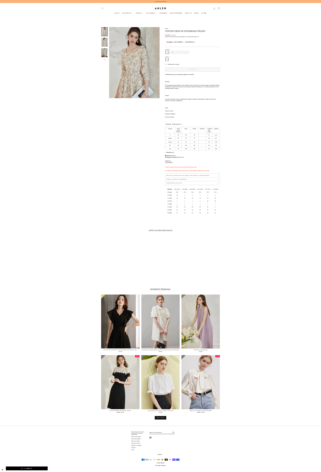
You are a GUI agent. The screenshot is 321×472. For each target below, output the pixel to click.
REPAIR (196, 13)
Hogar (166, 28)
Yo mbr (203, 13)
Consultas (133, 447)
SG (182, 52)
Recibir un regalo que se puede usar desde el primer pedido (188, 175)
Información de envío (174, 182)
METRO (173, 52)
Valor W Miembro (176, 13)
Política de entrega (135, 441)
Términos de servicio (135, 443)
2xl (187, 52)
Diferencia (163, 13)
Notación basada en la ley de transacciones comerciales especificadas (137, 433)
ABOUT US (188, 13)
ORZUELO (139, 13)
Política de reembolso (136, 438)
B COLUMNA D (151, 13)
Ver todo (160, 417)
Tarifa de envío (176, 36)
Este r (167, 56)
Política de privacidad (136, 436)
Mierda (167, 49)
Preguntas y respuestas (136, 445)
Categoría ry (127, 13)
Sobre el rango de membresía (177, 179)
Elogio (117, 13)
